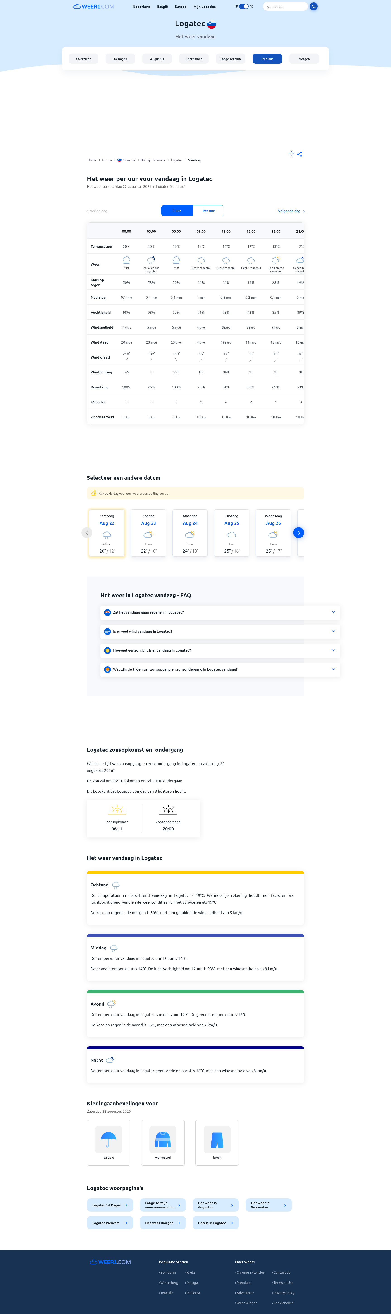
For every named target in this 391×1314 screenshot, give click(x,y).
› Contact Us (281, 1272)
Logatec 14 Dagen (106, 1205)
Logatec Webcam (105, 1222)
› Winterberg (168, 1282)
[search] (314, 6)
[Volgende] (298, 532)
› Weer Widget (246, 1303)
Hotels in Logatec (212, 1222)
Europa (181, 6)
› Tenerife (166, 1292)
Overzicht (83, 59)
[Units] (244, 6)
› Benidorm (167, 1272)
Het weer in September (260, 1205)
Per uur (209, 210)
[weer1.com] (93, 6)
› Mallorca (192, 1292)
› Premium (243, 1282)
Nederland (141, 6)
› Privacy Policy (283, 1292)
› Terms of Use (282, 1282)
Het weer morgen (159, 1222)
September (194, 59)
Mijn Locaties (204, 6)
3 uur (177, 210)
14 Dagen (120, 59)
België (162, 6)
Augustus (157, 59)
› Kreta (190, 1272)
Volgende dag (289, 210)
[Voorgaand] (86, 532)
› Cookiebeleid (283, 1303)
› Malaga (191, 1282)
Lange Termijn (230, 59)
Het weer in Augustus (207, 1205)
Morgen (304, 59)
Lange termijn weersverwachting (160, 1205)
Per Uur (267, 59)
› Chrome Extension (250, 1272)
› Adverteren (244, 1292)
